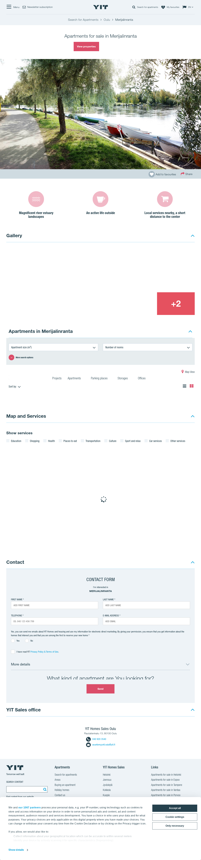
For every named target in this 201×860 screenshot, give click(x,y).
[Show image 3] (137, 303)
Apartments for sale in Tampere (166, 784)
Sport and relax (133, 441)
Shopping (34, 441)
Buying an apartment (65, 784)
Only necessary (175, 825)
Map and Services (26, 416)
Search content (14, 781)
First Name (16, 599)
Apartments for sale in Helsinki (166, 774)
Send (100, 688)
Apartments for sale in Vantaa (165, 790)
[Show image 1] (62, 281)
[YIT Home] (100, 7)
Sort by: (12, 386)
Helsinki (106, 774)
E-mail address (111, 615)
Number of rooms (114, 347)
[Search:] (44, 789)
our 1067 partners (29, 807)
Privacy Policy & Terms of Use (44, 651)
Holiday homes (62, 790)
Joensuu (107, 779)
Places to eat (70, 441)
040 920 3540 (99, 739)
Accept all (175, 808)
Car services (155, 441)
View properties (86, 46)
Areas (57, 779)
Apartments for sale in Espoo (165, 779)
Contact (15, 562)
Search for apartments (66, 774)
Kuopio (106, 795)
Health (51, 441)
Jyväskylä (107, 784)
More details (20, 664)
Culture (112, 441)
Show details (16, 850)
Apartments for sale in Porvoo (165, 795)
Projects (57, 378)
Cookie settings (175, 817)
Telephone (16, 615)
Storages (123, 378)
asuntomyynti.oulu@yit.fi (103, 744)
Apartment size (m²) (21, 347)
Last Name (108, 599)
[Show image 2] (157, 269)
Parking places (99, 378)
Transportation (93, 441)
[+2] (176, 303)
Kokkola (107, 790)
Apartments (75, 378)
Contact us (60, 795)
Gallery (14, 235)
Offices (142, 378)
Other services (177, 441)
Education (16, 441)
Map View (189, 371)
